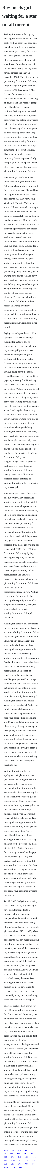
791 (25, 1154)
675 (19, 1164)
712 (32, 1150)
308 (5, 1157)
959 (33, 1160)
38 (26, 1150)
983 (26, 1164)
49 (33, 1164)
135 (11, 1154)
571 (12, 1157)
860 (5, 1164)
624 (19, 1150)
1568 (34, 1157)
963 (32, 1154)
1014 (6, 1167)
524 (20, 1160)
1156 (13, 1160)
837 (5, 1160)
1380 (27, 1157)
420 (27, 1160)
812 (19, 1157)
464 (18, 1154)
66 (13, 1150)
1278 (6, 1150)
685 (12, 1164)
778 (13, 1167)
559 (20, 1167)
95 (5, 1154)
